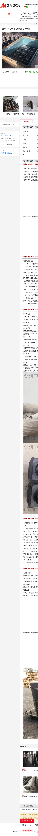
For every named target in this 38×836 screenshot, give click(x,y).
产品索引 (4, 150)
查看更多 (9, 145)
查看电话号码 (8, 136)
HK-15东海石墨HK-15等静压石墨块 (11, 114)
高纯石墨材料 (26, 810)
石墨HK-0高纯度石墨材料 (28, 114)
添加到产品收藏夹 (7, 153)
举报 (15, 72)
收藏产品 (6, 72)
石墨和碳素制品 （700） (8, 125)
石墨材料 (34, 810)
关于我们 (15, 832)
